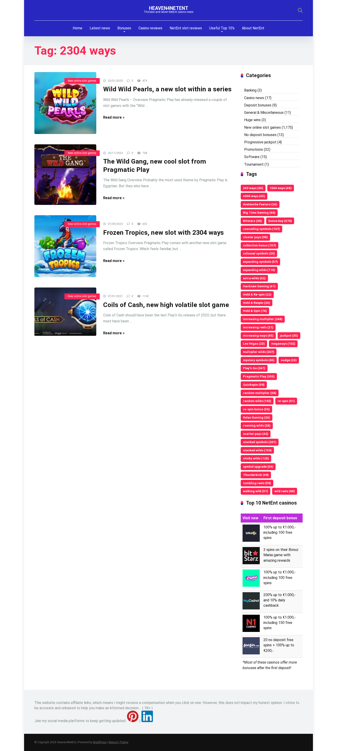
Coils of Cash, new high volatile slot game (166, 305)
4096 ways (254, 196)
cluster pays (255, 237)
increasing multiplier (262, 319)
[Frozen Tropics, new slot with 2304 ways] (65, 246)
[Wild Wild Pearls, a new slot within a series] (65, 103)
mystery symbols (258, 360)
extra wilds (254, 278)
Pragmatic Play (259, 376)
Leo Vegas (254, 343)
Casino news (254, 98)
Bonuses (124, 28)
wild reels (284, 491)
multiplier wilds (258, 352)
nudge (289, 360)
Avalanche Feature (260, 204)
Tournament (254, 164)
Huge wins (252, 120)
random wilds (257, 401)
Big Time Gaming (259, 212)
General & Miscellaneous (264, 112)
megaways (283, 343)
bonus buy (280, 221)
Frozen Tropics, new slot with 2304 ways (163, 232)
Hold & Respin (256, 302)
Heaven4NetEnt (168, 8)
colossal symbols (259, 253)
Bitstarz (252, 221)
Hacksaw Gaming (259, 286)
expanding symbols (260, 261)
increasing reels (258, 327)
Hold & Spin (255, 311)
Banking (250, 90)
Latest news (100, 28)
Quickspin (254, 384)
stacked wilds (257, 450)
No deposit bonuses (260, 135)
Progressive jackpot (260, 142)
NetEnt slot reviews (186, 28)
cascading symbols (261, 229)
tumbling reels (257, 483)
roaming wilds (257, 425)
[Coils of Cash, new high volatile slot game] (65, 312)
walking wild (255, 491)
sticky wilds (256, 458)
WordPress (100, 742)
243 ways (253, 188)
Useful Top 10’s (222, 28)
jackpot (289, 335)
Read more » (113, 117)
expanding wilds (259, 270)
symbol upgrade (258, 466)
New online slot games (82, 80)
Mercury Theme (118, 742)
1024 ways (281, 188)
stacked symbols (259, 442)
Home (77, 28)
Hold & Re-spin (257, 294)
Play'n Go (254, 368)
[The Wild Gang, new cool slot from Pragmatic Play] (65, 174)
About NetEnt (253, 28)
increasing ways (258, 335)
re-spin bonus (256, 409)
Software (252, 157)
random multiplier (259, 393)
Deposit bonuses (257, 105)
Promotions (253, 149)
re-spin (286, 401)
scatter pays (255, 434)
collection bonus (259, 245)
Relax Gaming (256, 417)
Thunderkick (256, 475)
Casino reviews (150, 28)
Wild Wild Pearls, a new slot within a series (167, 89)
